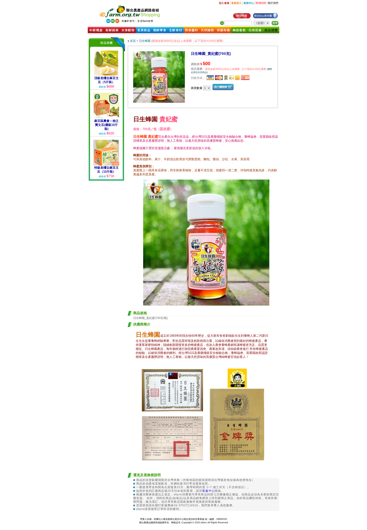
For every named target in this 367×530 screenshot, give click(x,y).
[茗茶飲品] (144, 32)
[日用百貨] (255, 32)
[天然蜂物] (207, 32)
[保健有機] (223, 32)
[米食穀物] (128, 32)
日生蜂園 (144, 40)
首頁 (133, 40)
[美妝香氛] (239, 32)
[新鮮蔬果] (112, 32)
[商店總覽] (271, 32)
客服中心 (208, 490)
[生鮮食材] (176, 32)
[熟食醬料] (191, 32)
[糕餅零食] (160, 32)
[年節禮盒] (96, 32)
